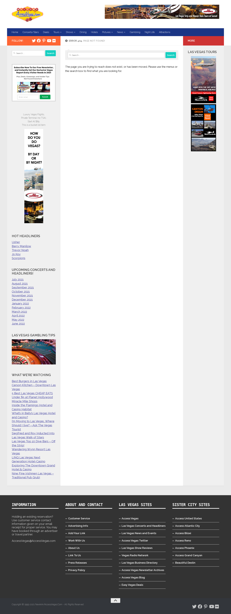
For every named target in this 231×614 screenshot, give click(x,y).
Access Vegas (130, 518)
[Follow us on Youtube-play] (49, 41)
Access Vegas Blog (133, 577)
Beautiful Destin (185, 562)
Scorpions (18, 258)
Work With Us (76, 540)
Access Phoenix (184, 548)
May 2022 (18, 319)
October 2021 (21, 291)
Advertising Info (78, 525)
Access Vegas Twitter (135, 540)
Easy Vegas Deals (132, 584)
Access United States (188, 518)
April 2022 (18, 315)
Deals (46, 32)
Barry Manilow (21, 246)
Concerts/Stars (30, 32)
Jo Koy (16, 254)
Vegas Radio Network (135, 555)
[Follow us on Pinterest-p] (44, 41)
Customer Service (79, 518)
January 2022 (20, 303)
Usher (16, 242)
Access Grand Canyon (188, 555)
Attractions (164, 32)
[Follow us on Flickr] (54, 41)
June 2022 (18, 323)
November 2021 (22, 295)
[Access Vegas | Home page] (27, 14)
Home (15, 32)
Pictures (106, 32)
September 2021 (23, 287)
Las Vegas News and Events (139, 533)
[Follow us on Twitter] (34, 41)
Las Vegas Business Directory (140, 562)
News (120, 32)
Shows (69, 32)
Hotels (94, 32)
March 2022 (19, 311)
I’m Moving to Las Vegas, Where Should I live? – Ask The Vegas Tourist (33, 425)
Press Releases (77, 562)
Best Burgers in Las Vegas (29, 381)
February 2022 (21, 307)
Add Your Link (76, 533)
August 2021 (20, 283)
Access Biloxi (183, 533)
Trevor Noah (20, 250)
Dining (83, 32)
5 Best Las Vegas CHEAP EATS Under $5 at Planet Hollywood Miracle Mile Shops (32, 397)
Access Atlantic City (187, 525)
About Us (74, 548)
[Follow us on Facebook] (39, 41)
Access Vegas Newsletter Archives (143, 570)
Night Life (150, 32)
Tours (56, 32)
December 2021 (22, 299)
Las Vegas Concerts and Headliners (143, 525)
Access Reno (183, 540)
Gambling (135, 32)
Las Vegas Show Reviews (137, 548)
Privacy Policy (76, 570)
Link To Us (74, 555)
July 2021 (18, 279)
